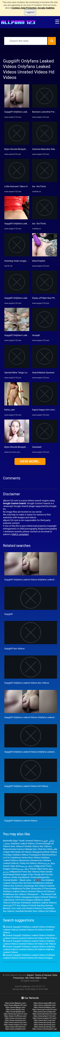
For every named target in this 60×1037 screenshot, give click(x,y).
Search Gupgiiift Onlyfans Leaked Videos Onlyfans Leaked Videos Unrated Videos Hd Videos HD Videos (29, 942)
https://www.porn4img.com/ (44, 1027)
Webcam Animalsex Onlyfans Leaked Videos (34, 902)
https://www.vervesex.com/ (15, 1018)
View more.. (30, 461)
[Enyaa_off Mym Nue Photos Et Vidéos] (44, 293)
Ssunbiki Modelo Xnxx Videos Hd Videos (36, 911)
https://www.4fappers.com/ (15, 1003)
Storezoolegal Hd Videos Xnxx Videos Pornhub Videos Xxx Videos (28, 845)
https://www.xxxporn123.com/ (15, 1025)
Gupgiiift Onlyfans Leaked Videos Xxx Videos (26, 682)
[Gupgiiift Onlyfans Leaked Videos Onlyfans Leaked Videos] (16, 218)
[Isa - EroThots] (44, 181)
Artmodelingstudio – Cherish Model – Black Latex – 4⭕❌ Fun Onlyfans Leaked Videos (28, 880)
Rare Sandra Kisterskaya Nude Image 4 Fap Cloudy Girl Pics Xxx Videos (28, 874)
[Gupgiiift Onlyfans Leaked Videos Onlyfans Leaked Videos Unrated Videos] (16, 106)
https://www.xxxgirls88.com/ (45, 1003)
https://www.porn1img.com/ (45, 1020)
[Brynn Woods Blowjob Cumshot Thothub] (16, 144)
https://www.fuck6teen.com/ (45, 1007)
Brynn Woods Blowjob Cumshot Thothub (24, 149)
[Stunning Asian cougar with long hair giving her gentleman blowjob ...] (16, 255)
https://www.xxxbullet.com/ (15, 1020)
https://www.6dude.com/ (15, 1009)
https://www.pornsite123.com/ (15, 1014)
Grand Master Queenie (43, 372)
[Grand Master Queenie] (44, 367)
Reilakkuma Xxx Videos (14, 894)
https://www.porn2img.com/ (45, 1022)
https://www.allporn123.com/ (44, 1016)
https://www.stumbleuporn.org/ (44, 1029)
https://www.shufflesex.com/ (15, 1016)
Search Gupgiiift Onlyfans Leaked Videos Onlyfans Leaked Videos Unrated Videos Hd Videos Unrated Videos (29, 929)
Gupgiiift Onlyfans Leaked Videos (20, 820)
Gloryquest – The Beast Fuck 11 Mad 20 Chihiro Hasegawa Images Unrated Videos (29, 895)
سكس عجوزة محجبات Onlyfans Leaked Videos (28, 842)
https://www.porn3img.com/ (45, 1025)
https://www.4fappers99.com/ (15, 1005)
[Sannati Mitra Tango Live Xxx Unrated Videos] (16, 367)
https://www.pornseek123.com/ (44, 1009)
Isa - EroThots (39, 186)
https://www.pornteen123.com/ (44, 1014)
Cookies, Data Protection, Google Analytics (33, 7)
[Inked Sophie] (44, 255)
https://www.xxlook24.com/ (15, 1029)
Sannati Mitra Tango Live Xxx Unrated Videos (26, 372)
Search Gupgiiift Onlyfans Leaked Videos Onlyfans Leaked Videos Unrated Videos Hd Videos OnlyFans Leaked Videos (29, 949)
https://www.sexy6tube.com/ (45, 1005)
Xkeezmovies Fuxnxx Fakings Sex (19, 849)
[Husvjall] (44, 330)
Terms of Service (43, 975)
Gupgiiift (8, 614)
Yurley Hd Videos (28, 863)
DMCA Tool (41, 977)
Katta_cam (9, 409)
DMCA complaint (20, 534)
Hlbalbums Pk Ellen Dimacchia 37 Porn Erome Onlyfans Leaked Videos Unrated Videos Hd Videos (29, 890)
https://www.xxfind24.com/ (15, 1027)
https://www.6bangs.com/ (16, 1007)
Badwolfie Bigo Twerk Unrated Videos (22, 840)
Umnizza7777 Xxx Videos (15, 905)
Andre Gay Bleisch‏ (20, 877)
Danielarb (37, 447)
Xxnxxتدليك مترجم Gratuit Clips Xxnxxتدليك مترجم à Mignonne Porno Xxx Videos (28, 870)
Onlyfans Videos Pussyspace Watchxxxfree (34, 854)
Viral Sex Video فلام (47, 849)
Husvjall (36, 335)
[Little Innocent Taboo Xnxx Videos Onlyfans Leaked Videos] (16, 181)
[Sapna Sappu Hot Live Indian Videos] (44, 404)
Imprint (30, 975)
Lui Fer (6, 857)
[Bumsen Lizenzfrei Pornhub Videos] (44, 106)
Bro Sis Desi (25, 883)
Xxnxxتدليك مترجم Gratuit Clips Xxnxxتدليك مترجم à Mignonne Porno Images (29, 866)
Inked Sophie (38, 260)
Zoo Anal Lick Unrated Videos (26, 908)
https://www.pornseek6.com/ (44, 1012)
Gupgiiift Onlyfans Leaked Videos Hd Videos (26, 786)
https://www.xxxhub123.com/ (15, 1022)
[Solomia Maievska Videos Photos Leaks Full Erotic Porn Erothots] (44, 144)
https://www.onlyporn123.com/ (44, 1018)
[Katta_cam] (16, 404)
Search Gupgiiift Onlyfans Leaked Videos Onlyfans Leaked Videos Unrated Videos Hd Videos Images (29, 956)
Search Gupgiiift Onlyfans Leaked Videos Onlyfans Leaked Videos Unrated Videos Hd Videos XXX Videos (30, 937)
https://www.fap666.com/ (15, 1012)
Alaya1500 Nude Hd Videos (17, 852)
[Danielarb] (44, 442)
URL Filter (29, 977)
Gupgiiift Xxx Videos (14, 648)
